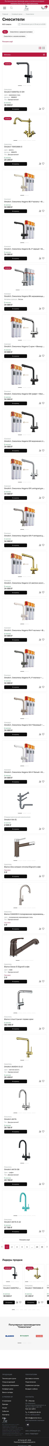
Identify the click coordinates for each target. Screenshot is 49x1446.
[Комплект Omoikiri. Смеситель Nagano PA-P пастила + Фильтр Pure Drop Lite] (24, 611)
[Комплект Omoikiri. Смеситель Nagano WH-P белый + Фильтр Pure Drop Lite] (24, 753)
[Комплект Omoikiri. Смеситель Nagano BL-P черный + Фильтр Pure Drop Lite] (24, 229)
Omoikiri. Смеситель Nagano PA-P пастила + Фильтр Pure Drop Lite (24, 629)
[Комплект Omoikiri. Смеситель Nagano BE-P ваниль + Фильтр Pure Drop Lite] (24, 182)
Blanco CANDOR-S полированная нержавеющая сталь (24, 913)
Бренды (5, 1404)
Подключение (30, 1382)
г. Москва (31, 1401)
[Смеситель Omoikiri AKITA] (24, 1100)
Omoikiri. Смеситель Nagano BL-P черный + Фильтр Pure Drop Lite (24, 248)
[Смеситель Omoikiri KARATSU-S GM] (24, 72)
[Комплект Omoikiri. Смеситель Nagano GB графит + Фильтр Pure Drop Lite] (24, 374)
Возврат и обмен (31, 1389)
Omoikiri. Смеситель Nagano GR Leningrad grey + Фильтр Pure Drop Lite (24, 487)
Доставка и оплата (32, 1378)
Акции (4, 1408)
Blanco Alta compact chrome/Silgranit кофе (22, 866)
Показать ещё (7, 41)
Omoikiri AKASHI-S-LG (13, 1065)
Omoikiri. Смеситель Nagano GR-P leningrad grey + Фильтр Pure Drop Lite (24, 534)
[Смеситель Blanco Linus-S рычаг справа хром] (24, 1000)
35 (42, 1247)
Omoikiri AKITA (10, 1118)
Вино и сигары (7, 1392)
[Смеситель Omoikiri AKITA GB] (24, 1150)
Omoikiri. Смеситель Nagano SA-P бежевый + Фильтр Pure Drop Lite (24, 724)
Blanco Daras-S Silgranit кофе (16, 965)
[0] (45, 8)
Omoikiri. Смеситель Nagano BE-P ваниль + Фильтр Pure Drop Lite (24, 200)
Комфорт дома (7, 1389)
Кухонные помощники (10, 1385)
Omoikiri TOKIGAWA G (13, 145)
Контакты (5, 1415)
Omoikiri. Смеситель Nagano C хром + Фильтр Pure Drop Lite (24, 345)
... (32, 1247)
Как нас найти (30, 1409)
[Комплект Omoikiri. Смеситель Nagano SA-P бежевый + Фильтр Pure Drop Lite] (24, 705)
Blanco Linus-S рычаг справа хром (18, 1018)
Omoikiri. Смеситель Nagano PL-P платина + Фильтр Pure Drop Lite (24, 676)
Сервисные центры (32, 1385)
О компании (6, 1401)
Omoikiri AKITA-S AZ (12, 1221)
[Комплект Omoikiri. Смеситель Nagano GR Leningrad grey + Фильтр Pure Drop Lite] (24, 469)
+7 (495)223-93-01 (34, 1412)
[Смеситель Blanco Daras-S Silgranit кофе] (24, 947)
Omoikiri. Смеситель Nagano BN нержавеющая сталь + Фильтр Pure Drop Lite (24, 295)
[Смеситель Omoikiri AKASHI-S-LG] (24, 1047)
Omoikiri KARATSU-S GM (14, 91)
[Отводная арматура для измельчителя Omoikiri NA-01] (24, 800)
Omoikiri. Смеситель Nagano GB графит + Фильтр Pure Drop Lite (24, 392)
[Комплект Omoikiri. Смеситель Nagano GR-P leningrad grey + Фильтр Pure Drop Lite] (24, 516)
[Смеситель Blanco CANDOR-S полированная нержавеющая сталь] (24, 895)
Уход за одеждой (8, 1382)
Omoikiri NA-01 (17, 818)
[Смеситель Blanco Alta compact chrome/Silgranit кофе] (24, 847)
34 (37, 1247)
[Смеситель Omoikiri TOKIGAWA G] (24, 127)
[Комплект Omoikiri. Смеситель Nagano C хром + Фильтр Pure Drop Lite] (24, 327)
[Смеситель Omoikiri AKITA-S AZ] (24, 1202)
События (5, 1411)
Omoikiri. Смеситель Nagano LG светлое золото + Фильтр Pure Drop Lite (24, 582)
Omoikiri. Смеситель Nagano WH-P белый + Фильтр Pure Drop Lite (24, 771)
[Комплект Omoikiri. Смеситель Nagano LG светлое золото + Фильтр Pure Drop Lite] (24, 563)
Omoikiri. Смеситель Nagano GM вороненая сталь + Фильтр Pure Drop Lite (24, 440)
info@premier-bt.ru (35, 1418)
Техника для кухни (9, 1378)
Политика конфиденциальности (24, 1442)
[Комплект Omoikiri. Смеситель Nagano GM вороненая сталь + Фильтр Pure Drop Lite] (24, 422)
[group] (9, 1336)
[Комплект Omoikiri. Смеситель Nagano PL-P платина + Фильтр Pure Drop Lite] (24, 658)
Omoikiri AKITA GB (11, 1168)
